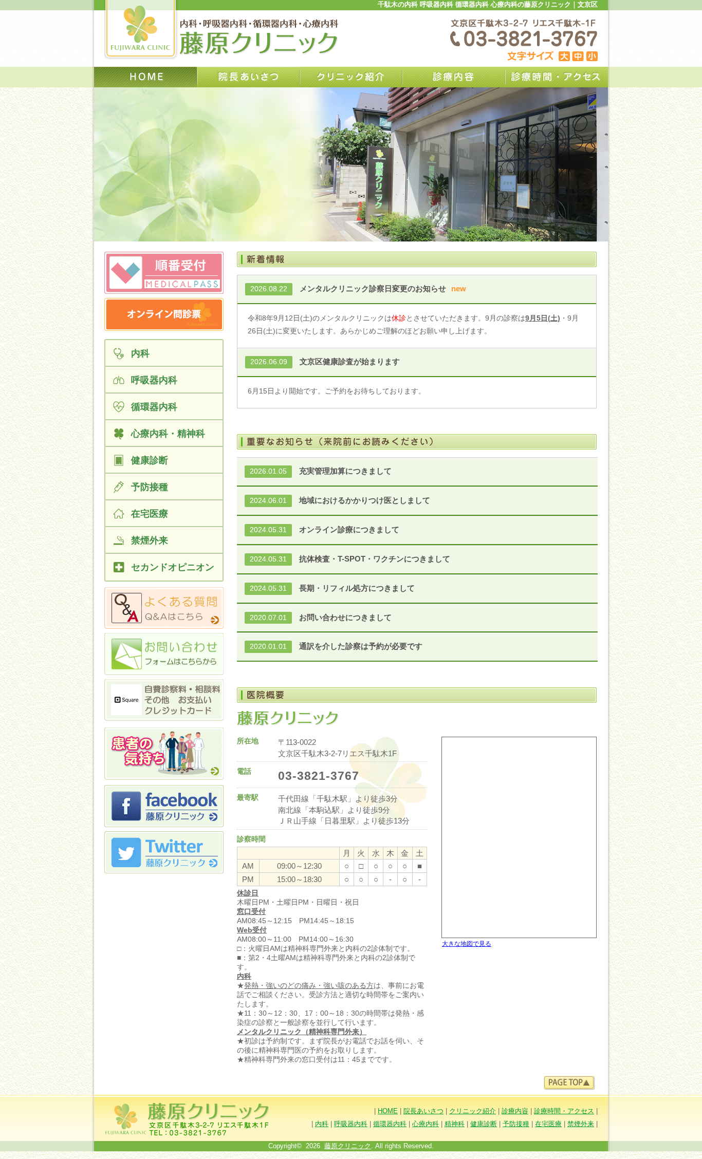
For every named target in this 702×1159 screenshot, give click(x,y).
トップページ (145, 77)
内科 (321, 1124)
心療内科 (425, 1124)
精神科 (455, 1124)
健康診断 (483, 1124)
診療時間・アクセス (556, 77)
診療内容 (453, 77)
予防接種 (516, 1124)
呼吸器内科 (350, 1124)
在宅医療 (548, 1124)
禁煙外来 (580, 1124)
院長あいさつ (248, 77)
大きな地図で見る (466, 943)
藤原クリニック (347, 1146)
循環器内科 (390, 1124)
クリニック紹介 (351, 77)
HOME (388, 1111)
